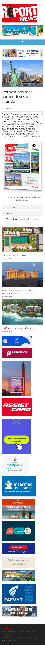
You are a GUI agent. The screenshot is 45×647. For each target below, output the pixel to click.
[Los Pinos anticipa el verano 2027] (22, 239)
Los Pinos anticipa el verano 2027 (19, 255)
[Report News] (22, 13)
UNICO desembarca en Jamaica (18, 328)
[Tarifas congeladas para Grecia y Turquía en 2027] (22, 274)
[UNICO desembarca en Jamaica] (22, 312)
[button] (22, 42)
